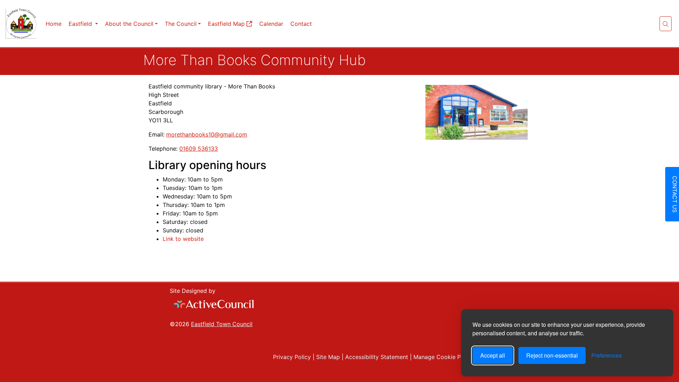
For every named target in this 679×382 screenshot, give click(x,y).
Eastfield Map (227, 23)
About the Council (129, 23)
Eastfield (81, 23)
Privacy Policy (291, 356)
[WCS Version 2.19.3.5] (214, 304)
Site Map (327, 356)
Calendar (271, 23)
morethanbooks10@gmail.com (206, 134)
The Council (181, 23)
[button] (666, 23)
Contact (301, 23)
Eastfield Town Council (222, 324)
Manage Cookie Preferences (450, 356)
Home (54, 23)
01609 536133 (198, 148)
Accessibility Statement (375, 356)
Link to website (183, 238)
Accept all (492, 355)
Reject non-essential (552, 355)
